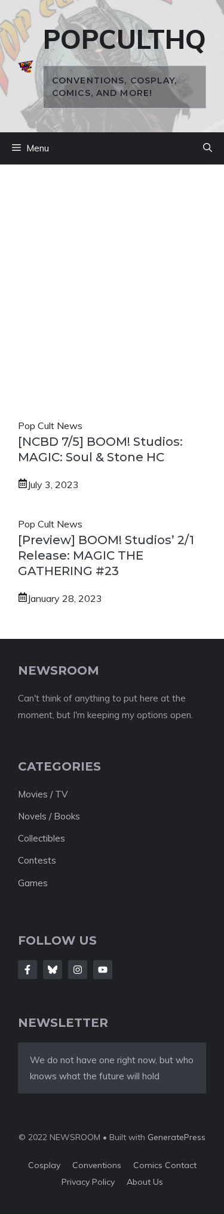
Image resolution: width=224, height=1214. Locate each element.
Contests (37, 860)
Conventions (96, 1165)
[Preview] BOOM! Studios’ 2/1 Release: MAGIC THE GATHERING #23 (106, 555)
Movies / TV (42, 794)
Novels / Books (49, 816)
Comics (149, 1165)
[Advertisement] (112, 300)
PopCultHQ (124, 39)
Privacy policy (88, 1181)
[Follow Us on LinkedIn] (102, 969)
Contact (181, 1165)
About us (145, 1181)
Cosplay (44, 1165)
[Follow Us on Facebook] (27, 969)
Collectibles (41, 838)
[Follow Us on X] (52, 969)
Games (33, 883)
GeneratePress (176, 1137)
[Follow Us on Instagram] (77, 969)
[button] (207, 148)
